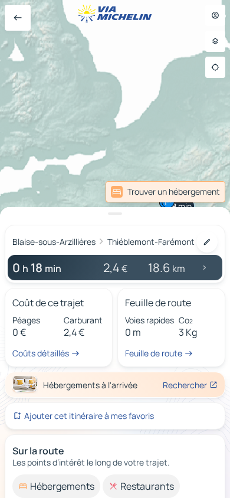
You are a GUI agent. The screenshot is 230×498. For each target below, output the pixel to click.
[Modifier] (207, 242)
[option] (56, 486)
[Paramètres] (215, 41)
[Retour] (18, 18)
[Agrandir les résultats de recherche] (115, 213)
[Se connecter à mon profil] (215, 15)
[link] (165, 191)
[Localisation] (215, 67)
